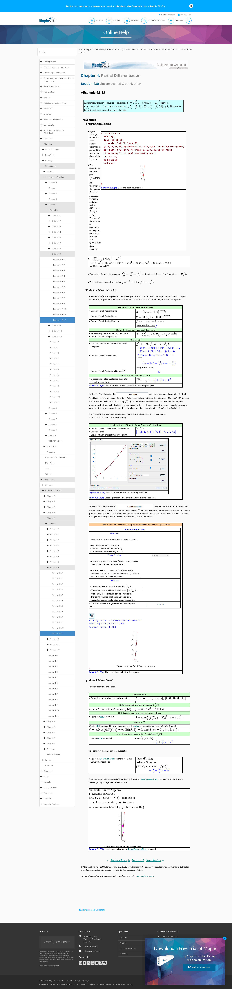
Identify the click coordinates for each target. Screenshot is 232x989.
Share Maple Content (52, 86)
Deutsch (69, 980)
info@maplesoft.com (92, 951)
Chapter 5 (52, 408)
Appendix (52, 435)
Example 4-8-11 (59, 314)
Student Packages (52, 149)
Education (48, 144)
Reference (48, 771)
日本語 (77, 980)
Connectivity (49, 125)
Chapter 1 (52, 188)
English (52, 980)
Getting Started (50, 61)
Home (82, 49)
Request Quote (185, 15)
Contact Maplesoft (168, 15)
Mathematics (49, 92)
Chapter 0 (52, 182)
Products (123, 938)
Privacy (95, 984)
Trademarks (120, 984)
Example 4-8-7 (59, 292)
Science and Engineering (53, 119)
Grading (48, 160)
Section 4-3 (56, 226)
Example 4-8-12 (59, 320)
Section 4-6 (56, 243)
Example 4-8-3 (59, 270)
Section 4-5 (56, 237)
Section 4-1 (56, 215)
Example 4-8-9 (59, 303)
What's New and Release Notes (56, 67)
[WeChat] (105, 963)
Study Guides (50, 166)
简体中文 (85, 980)
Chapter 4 (52, 204)
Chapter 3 (52, 199)
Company (123, 954)
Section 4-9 (56, 325)
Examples (54, 210)
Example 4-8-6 (59, 287)
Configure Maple (50, 787)
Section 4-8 (56, 254)
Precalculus (51, 446)
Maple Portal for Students (55, 457)
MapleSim (47, 798)
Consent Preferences (107, 984)
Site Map (130, 984)
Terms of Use (86, 984)
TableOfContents (55, 441)
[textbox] (143, 102)
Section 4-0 (54, 342)
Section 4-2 (56, 221)
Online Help (100, 49)
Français (60, 980)
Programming (49, 108)
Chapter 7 (52, 419)
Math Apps (48, 138)
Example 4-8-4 (59, 276)
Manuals (47, 782)
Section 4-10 (57, 331)
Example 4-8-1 (59, 259)
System (47, 776)
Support (90, 49)
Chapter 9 (52, 430)
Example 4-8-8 (59, 298)
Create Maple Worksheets (54, 72)
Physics (47, 97)
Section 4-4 (56, 232)
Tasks (47, 468)
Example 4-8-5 (59, 281)
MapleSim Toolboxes (52, 804)
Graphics (47, 114)
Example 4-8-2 (59, 265)
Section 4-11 (57, 336)
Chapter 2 (52, 193)
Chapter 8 (52, 424)
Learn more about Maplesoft (49, 966)
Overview (51, 452)
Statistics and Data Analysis (55, 103)
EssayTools (50, 155)
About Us (43, 931)
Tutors (48, 474)
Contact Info (84, 931)
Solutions (123, 943)
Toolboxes (48, 793)
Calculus (50, 171)
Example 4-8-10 (59, 309)
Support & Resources (128, 948)
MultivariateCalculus (55, 177)
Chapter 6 (52, 413)
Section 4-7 (56, 248)
